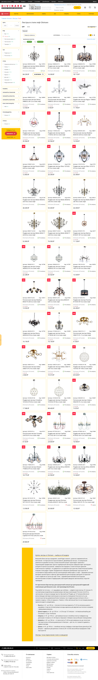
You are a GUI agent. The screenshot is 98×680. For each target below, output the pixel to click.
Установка (37, 1)
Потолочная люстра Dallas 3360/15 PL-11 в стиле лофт (82, 334)
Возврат (23, 1)
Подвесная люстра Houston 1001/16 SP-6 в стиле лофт (82, 267)
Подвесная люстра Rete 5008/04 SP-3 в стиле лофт (58, 67)
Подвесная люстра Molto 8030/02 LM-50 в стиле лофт (34, 67)
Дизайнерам (45, 1)
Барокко (7, 74)
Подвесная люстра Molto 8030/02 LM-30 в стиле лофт (59, 200)
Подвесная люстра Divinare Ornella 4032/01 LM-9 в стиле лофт (57, 501)
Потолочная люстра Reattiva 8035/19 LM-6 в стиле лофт (32, 301)
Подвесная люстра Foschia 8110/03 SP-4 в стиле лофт (82, 301)
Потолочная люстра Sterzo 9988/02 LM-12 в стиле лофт (32, 100)
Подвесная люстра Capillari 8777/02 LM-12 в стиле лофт (57, 434)
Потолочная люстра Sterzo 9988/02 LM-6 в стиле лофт (57, 100)
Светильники (9, 41)
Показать (10, 133)
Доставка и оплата (6, 1)
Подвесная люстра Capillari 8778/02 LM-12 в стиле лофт (82, 434)
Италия (7, 124)
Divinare (7, 115)
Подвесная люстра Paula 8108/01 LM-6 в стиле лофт (34, 167)
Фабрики (28, 659)
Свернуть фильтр (29, 35)
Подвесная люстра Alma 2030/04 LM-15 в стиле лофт (59, 468)
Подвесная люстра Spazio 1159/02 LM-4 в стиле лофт (56, 134)
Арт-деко (8, 72)
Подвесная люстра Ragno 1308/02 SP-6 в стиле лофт (84, 100)
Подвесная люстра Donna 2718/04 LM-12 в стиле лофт (57, 334)
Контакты (60, 1)
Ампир (7, 66)
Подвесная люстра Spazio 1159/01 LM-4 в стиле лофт (31, 134)
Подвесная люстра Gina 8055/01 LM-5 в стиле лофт (58, 301)
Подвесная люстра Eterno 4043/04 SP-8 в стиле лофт (31, 334)
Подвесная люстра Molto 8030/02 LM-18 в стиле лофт (34, 200)
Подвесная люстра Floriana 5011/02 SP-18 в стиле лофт (32, 501)
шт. (80, 648)
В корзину (37, 74)
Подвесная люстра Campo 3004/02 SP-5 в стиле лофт (56, 267)
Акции (27, 665)
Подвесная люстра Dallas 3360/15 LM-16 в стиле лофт (59, 367)
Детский (7, 77)
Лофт (29, 41)
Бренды (54, 1)
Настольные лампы (10, 39)
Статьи (48, 671)
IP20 (6, 106)
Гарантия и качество (52, 660)
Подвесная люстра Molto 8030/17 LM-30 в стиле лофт (34, 234)
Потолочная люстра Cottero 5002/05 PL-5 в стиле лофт (82, 401)
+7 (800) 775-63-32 (40, 7)
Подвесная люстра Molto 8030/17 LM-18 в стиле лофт (84, 200)
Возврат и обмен (51, 662)
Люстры (15, 18)
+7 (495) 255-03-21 (40, 9)
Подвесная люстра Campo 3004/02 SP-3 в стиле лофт (31, 267)
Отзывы (30, 1)
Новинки (28, 664)
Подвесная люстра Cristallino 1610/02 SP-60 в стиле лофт (32, 401)
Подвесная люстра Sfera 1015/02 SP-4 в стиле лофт (59, 167)
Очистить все (91, 39)
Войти (94, 1)
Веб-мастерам (50, 664)
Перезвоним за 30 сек (60, 4)
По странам (29, 660)
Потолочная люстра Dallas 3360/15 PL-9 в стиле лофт (31, 367)
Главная (4, 18)
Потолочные (8, 55)
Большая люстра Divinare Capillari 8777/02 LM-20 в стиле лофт (33, 534)
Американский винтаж (11, 64)
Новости (49, 669)
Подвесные (8, 53)
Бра (7, 33)
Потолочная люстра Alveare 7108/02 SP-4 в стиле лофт (32, 468)
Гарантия (16, 1)
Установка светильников (52, 659)
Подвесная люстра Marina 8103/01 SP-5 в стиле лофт (81, 234)
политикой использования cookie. (76, 673)
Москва (38, 5)
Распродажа (29, 662)
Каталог (6, 13)
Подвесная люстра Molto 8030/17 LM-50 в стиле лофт (59, 234)
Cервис (49, 654)
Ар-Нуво (7, 69)
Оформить (90, 648)
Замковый (8, 80)
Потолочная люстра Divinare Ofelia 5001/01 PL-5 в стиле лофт (83, 501)
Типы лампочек (50, 672)
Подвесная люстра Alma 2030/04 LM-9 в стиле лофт (84, 468)
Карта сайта (29, 667)
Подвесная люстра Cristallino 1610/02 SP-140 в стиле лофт (82, 367)
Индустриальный (10, 82)
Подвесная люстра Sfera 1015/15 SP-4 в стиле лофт (84, 167)
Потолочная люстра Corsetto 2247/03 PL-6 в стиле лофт (32, 434)
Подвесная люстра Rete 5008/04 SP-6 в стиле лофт (83, 67)
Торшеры (8, 44)
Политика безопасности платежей (75, 666)
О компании (30, 654)
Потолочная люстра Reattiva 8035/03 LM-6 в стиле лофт (82, 134)
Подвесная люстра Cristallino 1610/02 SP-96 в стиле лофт (57, 401)
